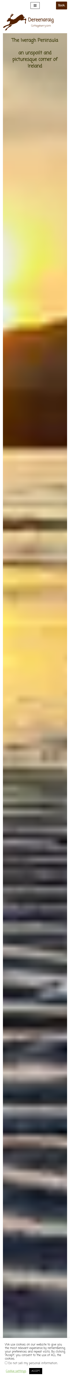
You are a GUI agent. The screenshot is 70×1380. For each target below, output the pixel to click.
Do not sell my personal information (32, 1363)
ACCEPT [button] (36, 1371)
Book (61, 5)
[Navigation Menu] (35, 5)
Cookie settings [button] (16, 1371)
